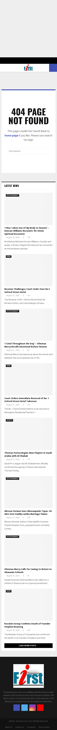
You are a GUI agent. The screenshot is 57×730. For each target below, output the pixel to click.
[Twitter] (24, 707)
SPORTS (9, 420)
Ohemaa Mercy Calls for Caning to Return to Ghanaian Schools (28, 570)
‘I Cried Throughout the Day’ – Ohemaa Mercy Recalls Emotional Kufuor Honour (25, 345)
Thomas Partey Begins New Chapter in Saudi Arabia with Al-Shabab (28, 454)
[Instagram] (32, 707)
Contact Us (19, 727)
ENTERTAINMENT (12, 195)
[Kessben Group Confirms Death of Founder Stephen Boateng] (28, 605)
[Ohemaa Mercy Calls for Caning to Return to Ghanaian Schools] (28, 550)
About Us (8, 727)
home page (11, 135)
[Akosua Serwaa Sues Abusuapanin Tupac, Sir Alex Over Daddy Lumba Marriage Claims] (28, 492)
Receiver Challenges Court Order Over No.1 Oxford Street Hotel (27, 290)
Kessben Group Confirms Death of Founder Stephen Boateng (27, 625)
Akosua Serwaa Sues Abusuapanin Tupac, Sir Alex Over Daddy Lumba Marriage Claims (28, 512)
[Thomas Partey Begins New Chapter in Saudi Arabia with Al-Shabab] (28, 434)
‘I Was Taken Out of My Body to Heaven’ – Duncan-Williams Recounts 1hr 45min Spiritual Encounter (26, 231)
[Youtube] (40, 707)
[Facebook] (16, 707)
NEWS (9, 256)
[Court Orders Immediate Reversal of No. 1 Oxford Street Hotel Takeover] (28, 379)
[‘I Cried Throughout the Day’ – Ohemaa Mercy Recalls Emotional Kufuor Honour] (28, 324)
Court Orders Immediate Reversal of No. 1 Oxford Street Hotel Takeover (26, 399)
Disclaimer (31, 727)
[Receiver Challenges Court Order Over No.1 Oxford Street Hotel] (28, 270)
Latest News (11, 186)
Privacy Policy (44, 727)
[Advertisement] (28, 28)
